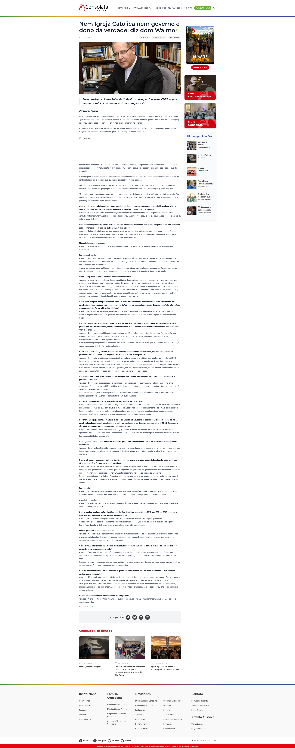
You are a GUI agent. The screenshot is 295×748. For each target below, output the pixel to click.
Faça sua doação (203, 8)
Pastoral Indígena (142, 724)
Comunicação (169, 728)
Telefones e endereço (200, 705)
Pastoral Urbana (141, 728)
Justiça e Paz (174, 37)
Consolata (83, 715)
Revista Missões (175, 8)
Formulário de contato (200, 701)
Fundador (83, 710)
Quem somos (84, 701)
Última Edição (197, 724)
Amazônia (139, 715)
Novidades (161, 8)
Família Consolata (142, 8)
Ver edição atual (200, 67)
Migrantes (167, 705)
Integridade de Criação (172, 719)
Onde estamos (85, 719)
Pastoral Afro (140, 719)
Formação (167, 724)
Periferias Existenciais (172, 701)
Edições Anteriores (198, 728)
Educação (167, 710)
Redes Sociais (197, 710)
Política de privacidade (199, 741)
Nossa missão (85, 705)
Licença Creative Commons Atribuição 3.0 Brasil (129, 746)
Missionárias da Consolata (118, 709)
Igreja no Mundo (159, 37)
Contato (188, 8)
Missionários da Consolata (118, 704)
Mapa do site (212, 741)
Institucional (123, 8)
